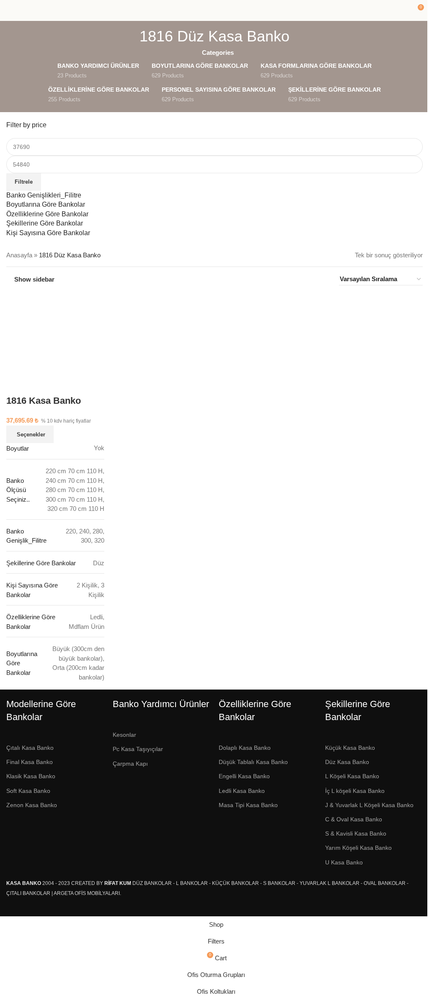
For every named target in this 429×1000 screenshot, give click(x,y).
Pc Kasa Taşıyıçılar (138, 749)
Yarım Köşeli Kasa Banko (358, 847)
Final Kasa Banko (29, 762)
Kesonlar (124, 734)
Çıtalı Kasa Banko (30, 747)
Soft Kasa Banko (28, 790)
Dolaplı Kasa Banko (245, 747)
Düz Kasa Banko (347, 762)
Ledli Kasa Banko (242, 790)
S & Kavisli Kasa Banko (355, 833)
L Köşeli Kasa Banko (352, 776)
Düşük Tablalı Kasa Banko (253, 762)
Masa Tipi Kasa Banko (248, 805)
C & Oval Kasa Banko (353, 819)
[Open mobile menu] (9, 10)
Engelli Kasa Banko (244, 776)
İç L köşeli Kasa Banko (355, 790)
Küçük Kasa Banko (350, 747)
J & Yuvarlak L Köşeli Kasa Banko (369, 805)
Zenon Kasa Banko (31, 805)
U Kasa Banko (344, 862)
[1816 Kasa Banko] (55, 332)
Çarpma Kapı (130, 763)
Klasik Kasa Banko (30, 776)
